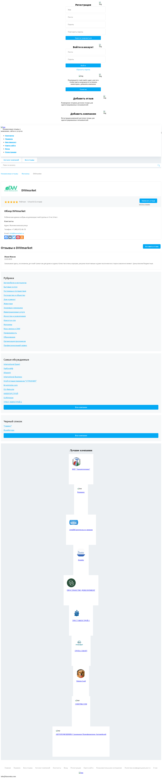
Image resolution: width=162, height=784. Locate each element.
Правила (9, 139)
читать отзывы (144, 204)
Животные (8, 303)
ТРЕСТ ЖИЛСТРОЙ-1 (13, 402)
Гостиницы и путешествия (15, 291)
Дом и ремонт (10, 299)
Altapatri (7, 372)
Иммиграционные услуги (14, 312)
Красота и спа (10, 320)
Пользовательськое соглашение (109, 768)
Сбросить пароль (83, 69)
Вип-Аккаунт (10, 142)
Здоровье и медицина (13, 307)
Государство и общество (14, 295)
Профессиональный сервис (15, 345)
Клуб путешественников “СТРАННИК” (20, 381)
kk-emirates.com (11, 385)
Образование (9, 337)
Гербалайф (8, 368)
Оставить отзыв (151, 246)
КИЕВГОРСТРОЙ (11, 393)
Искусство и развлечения (15, 316)
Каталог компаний (11, 160)
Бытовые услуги (10, 287)
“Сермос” (8, 426)
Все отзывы (29, 160)
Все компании (81, 407)
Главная (8, 768)
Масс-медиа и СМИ (12, 328)
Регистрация (10, 152)
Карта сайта (10, 145)
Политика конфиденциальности (137, 768)
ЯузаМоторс (9, 430)
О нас (155, 768)
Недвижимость (10, 333)
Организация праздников (15, 341)
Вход (7, 149)
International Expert (12, 364)
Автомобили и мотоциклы (15, 282)
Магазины (8, 324)
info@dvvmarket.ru (16, 233)
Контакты (9, 135)
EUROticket (8, 397)
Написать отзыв (148, 201)
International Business (13, 376)
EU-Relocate (9, 389)
